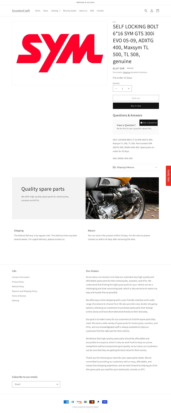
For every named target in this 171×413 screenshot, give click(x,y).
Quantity (116, 83)
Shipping (126, 72)
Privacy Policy (18, 282)
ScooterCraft (81, 407)
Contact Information (21, 277)
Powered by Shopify (92, 407)
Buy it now (136, 105)
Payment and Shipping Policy (24, 291)
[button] (56, 10)
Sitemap (15, 300)
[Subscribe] (57, 384)
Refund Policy (18, 286)
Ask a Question (150, 122)
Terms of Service (19, 296)
